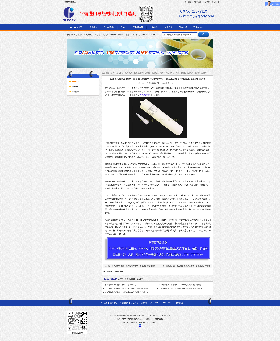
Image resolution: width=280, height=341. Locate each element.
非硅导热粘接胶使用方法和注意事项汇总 (120, 285)
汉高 (138, 35)
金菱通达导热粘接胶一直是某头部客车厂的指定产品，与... (127, 292)
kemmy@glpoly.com (198, 16)
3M (133, 35)
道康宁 (120, 35)
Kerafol (113, 35)
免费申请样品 (70, 2)
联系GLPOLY (168, 303)
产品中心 (134, 303)
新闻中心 (144, 303)
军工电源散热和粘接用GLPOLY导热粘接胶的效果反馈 (180, 285)
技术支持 (75, 92)
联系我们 (206, 2)
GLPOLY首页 (102, 303)
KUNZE (145, 35)
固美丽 (105, 35)
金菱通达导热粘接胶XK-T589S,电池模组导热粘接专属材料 (127, 288)
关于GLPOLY (155, 303)
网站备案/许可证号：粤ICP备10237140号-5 (140, 323)
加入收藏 (197, 2)
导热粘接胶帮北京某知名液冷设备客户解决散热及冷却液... (181, 288)
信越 (127, 35)
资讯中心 (119, 73)
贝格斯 (79, 35)
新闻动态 (75, 81)
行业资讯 (75, 87)
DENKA (153, 35)
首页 (112, 73)
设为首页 (188, 2)
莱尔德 (97, 35)
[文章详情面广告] (157, 261)
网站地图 (215, 2)
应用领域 (113, 303)
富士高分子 (88, 35)
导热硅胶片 (124, 303)
